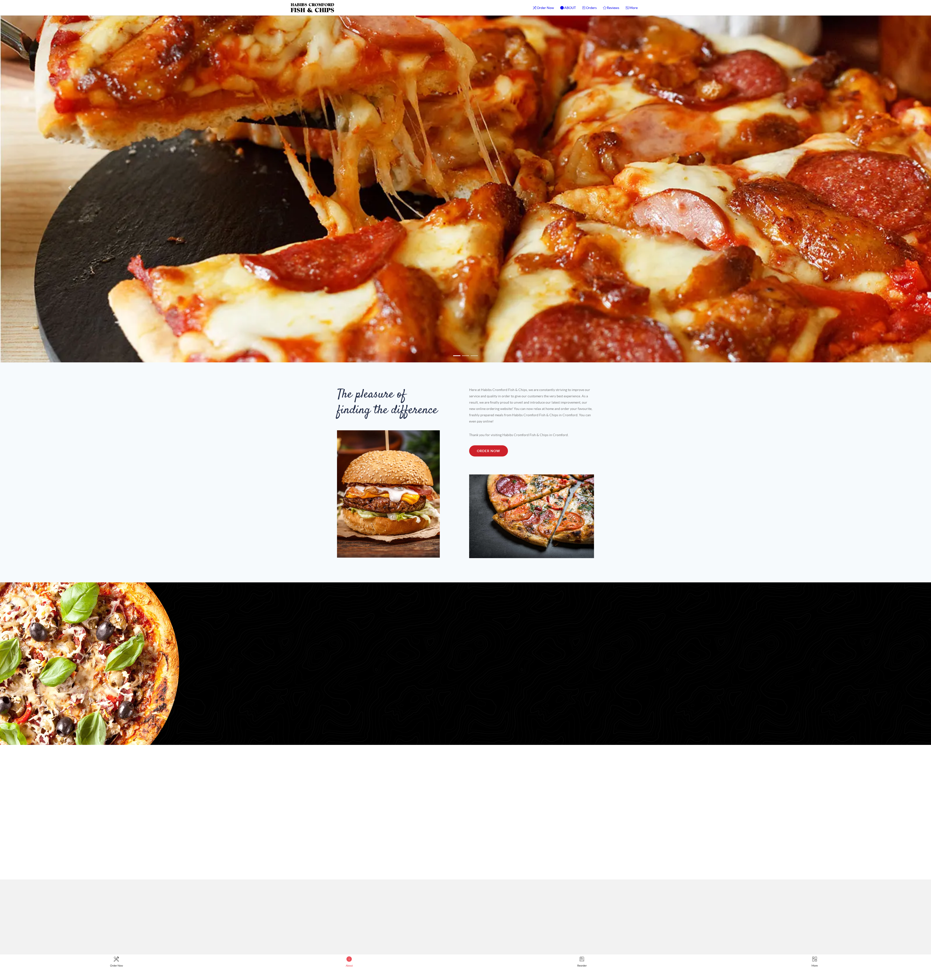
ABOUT (570, 8)
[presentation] (577, 777)
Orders (591, 8)
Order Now (545, 8)
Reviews (613, 8)
